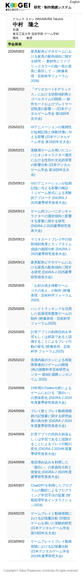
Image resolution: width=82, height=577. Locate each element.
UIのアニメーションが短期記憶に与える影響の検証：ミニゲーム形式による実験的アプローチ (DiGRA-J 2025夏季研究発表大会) (51, 193)
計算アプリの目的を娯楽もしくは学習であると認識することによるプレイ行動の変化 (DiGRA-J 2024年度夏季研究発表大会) (51, 444)
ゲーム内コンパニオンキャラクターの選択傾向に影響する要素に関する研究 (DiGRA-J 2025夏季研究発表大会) (51, 221)
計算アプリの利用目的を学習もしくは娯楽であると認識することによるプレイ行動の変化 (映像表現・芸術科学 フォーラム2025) (51, 341)
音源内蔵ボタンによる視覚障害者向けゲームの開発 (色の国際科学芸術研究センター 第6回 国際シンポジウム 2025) (51, 369)
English (75, 2)
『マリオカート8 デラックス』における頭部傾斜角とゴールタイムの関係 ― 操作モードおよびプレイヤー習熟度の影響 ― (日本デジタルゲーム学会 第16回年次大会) (51, 103)
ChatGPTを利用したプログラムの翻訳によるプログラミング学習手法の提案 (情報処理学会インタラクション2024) (51, 495)
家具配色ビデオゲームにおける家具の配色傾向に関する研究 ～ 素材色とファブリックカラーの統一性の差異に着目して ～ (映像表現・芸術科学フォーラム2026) (51, 66)
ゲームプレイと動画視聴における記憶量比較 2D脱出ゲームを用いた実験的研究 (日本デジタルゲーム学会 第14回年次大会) (51, 523)
